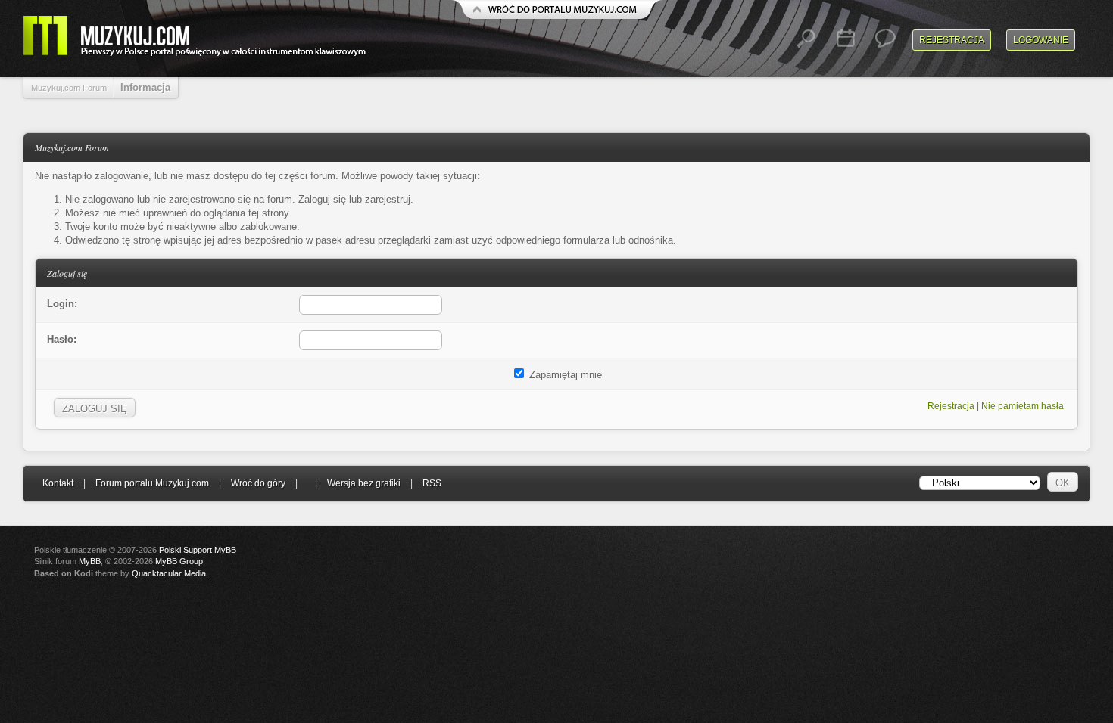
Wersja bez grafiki (364, 483)
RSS (431, 483)
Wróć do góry (258, 483)
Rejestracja (951, 40)
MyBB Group (179, 561)
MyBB (90, 561)
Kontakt (57, 483)
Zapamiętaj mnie (564, 374)
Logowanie (1040, 40)
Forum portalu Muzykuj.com (152, 483)
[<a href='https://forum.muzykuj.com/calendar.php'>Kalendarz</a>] (846, 38)
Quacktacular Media (169, 573)
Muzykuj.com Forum (69, 87)
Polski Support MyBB (197, 549)
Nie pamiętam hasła (1022, 406)
